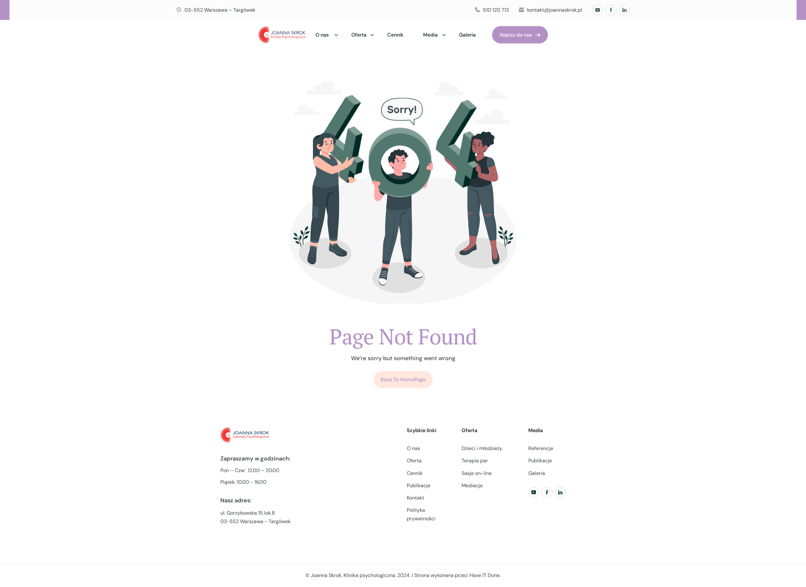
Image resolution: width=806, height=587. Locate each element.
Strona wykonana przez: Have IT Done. (457, 575)
